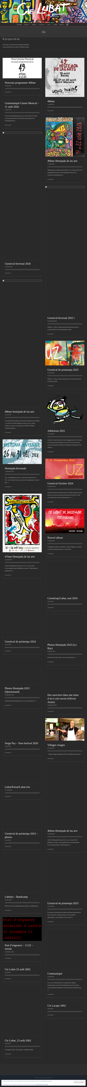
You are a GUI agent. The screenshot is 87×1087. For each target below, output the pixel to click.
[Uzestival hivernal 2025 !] (64, 250)
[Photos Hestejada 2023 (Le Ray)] (64, 627)
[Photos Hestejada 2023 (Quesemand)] (22, 671)
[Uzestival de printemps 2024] (22, 609)
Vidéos (72, 579)
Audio (22, 875)
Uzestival (25, 197)
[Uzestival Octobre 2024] (64, 469)
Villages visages (56, 744)
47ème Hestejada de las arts (20, 556)
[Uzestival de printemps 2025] (64, 353)
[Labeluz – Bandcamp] (22, 872)
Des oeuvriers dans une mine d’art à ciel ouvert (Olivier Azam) (63, 698)
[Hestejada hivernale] (22, 451)
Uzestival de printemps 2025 (63, 369)
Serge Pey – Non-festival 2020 (21, 743)
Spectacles (27, 453)
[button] (67, 24)
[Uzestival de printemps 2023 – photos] (22, 816)
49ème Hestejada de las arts (62, 160)
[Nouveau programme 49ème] (22, 68)
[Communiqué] (64, 949)
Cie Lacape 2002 (56, 1005)
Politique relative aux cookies (42, 1084)
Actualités (19, 70)
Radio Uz (31, 1013)
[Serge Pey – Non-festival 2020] (22, 725)
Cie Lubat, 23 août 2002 (18, 1040)
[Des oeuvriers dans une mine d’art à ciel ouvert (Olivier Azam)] (64, 680)
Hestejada (24, 70)
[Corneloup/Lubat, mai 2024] (64, 577)
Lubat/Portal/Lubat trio (17, 786)
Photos (72, 629)
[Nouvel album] (64, 521)
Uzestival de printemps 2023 (63, 903)
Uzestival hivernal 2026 (18, 263)
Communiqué (54, 973)
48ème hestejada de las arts (19, 411)
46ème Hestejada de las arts (62, 830)
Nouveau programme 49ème (20, 82)
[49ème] (64, 77)
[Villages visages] (64, 729)
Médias (63, 579)
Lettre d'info (22, 1013)
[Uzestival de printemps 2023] (64, 877)
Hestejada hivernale (15, 468)
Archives (59, 629)
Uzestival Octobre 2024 (60, 483)
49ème (51, 101)
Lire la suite (7, 92)
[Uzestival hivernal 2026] (22, 195)
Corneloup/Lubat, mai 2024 (62, 598)
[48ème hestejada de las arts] (22, 343)
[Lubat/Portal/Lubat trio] (22, 771)
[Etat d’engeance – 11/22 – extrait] (22, 929)
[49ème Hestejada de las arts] (64, 137)
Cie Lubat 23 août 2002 (17, 969)
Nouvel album (55, 537)
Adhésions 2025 (56, 430)
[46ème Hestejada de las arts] (64, 795)
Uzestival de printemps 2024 (20, 641)
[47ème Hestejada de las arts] (22, 523)
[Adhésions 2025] (64, 409)
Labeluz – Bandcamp (16, 896)
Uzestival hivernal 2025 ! (61, 317)
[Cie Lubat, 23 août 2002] (22, 1011)
